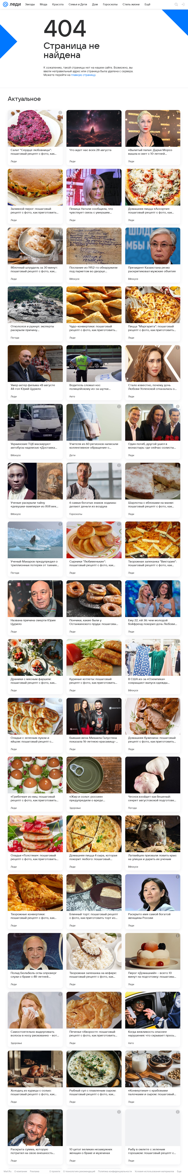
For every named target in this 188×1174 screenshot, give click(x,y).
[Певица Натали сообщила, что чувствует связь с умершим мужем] (94, 196)
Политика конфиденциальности (115, 1171)
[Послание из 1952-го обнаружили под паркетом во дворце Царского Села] (94, 255)
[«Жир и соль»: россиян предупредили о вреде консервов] (94, 784)
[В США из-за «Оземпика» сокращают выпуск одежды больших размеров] (152, 666)
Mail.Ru (7, 1171)
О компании (20, 1171)
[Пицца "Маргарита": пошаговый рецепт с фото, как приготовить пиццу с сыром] (152, 313)
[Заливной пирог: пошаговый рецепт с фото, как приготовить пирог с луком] (35, 196)
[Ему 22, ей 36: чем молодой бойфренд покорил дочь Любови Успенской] (152, 607)
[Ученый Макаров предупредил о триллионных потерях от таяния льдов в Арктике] (35, 549)
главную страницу (83, 75)
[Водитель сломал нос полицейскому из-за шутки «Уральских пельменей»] (94, 372)
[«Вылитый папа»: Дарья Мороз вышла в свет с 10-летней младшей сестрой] (152, 137)
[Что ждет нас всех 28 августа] (94, 137)
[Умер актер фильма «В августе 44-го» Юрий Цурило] (35, 372)
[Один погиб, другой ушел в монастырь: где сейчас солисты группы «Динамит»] (152, 431)
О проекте (54, 1171)
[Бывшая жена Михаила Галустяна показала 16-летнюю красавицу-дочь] (94, 725)
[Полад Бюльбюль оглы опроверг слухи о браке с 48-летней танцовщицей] (35, 960)
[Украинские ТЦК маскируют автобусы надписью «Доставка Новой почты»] (35, 431)
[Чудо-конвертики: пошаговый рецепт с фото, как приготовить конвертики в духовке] (94, 313)
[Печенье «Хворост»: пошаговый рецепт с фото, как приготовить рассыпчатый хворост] (94, 1019)
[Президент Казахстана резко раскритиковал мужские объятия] (152, 255)
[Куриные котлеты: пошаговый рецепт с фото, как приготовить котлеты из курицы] (94, 666)
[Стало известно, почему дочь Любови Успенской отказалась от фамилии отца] (152, 372)
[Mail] (5, 4)
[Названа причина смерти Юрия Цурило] (35, 607)
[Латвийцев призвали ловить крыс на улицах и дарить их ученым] (152, 843)
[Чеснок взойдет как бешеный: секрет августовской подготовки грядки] (152, 784)
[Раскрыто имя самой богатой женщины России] (152, 901)
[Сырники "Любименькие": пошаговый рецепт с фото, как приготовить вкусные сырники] (94, 549)
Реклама (34, 1171)
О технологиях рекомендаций (79, 1171)
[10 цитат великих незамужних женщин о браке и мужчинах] (94, 1136)
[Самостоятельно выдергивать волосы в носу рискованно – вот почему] (35, 1019)
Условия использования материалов (154, 1171)
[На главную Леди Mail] (14, 4)
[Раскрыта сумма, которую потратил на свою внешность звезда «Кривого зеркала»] (35, 1136)
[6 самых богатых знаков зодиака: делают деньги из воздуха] (94, 490)
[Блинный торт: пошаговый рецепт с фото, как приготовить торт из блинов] (94, 901)
